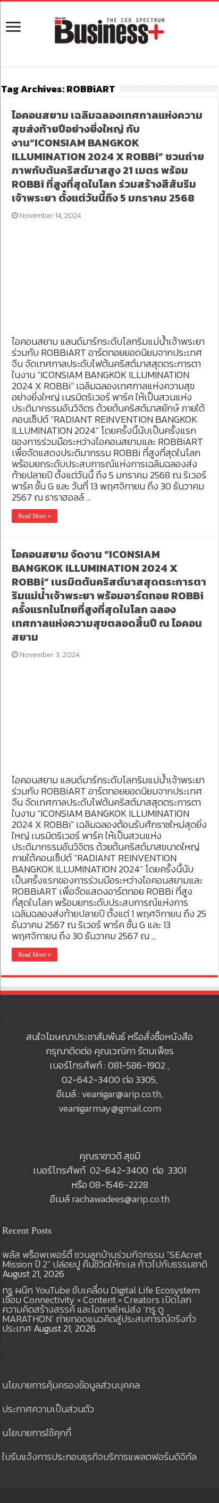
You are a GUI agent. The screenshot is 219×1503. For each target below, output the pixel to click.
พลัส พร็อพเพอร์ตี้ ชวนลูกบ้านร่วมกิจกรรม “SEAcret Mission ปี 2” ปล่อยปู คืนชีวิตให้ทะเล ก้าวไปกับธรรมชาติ (104, 1259)
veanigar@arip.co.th (121, 1094)
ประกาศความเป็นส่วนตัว (48, 1409)
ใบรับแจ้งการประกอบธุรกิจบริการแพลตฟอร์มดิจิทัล (99, 1456)
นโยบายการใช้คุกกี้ (36, 1433)
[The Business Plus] (109, 29)
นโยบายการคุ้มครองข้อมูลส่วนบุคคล (71, 1385)
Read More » (34, 516)
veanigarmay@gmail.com (109, 1108)
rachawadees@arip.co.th (121, 1199)
